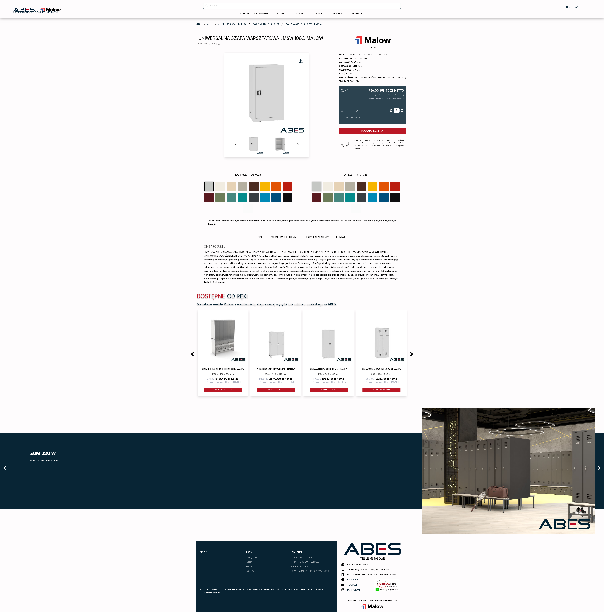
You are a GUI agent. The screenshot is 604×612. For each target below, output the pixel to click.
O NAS (249, 562)
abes (199, 24)
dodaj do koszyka (372, 131)
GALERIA (250, 571)
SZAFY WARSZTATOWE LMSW (303, 24)
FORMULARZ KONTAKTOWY (305, 562)
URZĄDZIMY (252, 558)
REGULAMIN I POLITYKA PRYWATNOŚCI (310, 571)
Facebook (353, 580)
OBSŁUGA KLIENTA (301, 567)
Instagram (353, 590)
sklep (210, 24)
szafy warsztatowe (266, 24)
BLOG (249, 567)
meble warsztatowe (232, 24)
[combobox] (302, 6)
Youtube (352, 585)
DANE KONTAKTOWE (301, 558)
